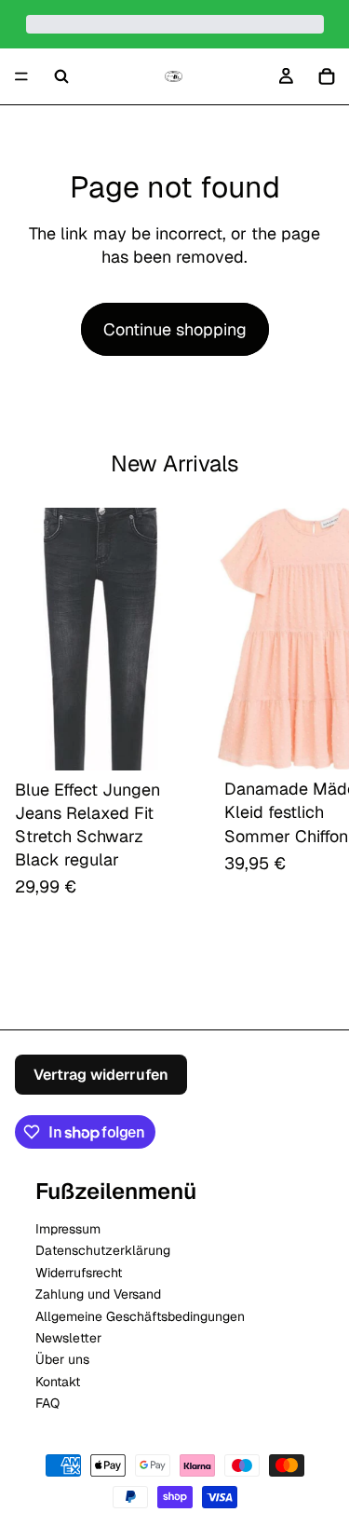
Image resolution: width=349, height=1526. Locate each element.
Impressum (68, 1227)
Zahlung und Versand (98, 1294)
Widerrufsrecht (78, 1271)
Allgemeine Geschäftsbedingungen (140, 1315)
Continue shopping (175, 329)
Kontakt (57, 1380)
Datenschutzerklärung (102, 1250)
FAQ (47, 1403)
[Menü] (21, 76)
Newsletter (68, 1336)
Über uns (62, 1359)
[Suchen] (61, 76)
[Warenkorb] (326, 76)
